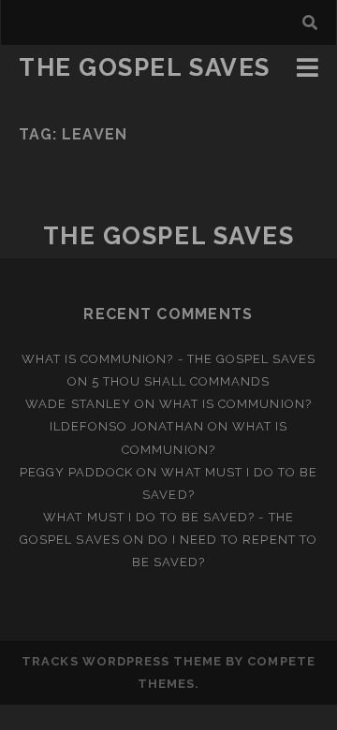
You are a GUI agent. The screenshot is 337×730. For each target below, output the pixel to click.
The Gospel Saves (145, 67)
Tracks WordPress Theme (122, 661)
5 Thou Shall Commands (181, 381)
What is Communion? (235, 404)
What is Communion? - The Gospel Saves (169, 359)
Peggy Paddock (77, 472)
